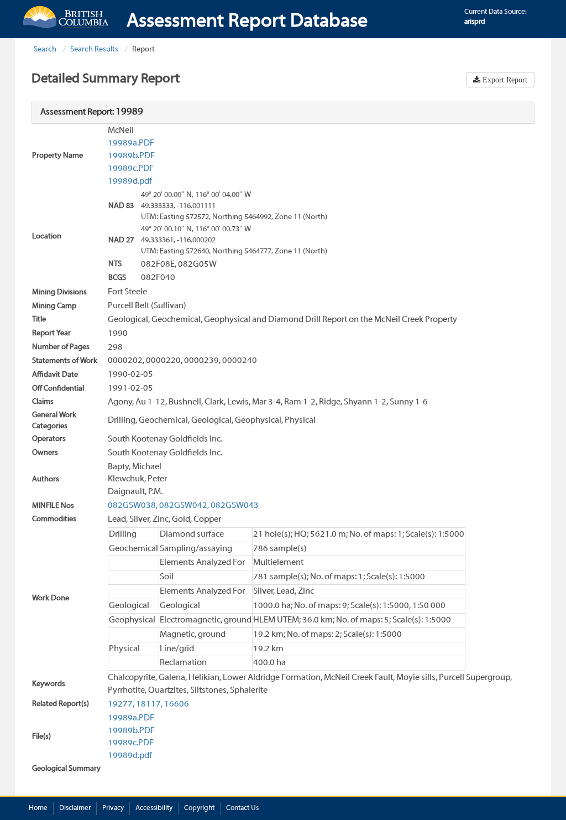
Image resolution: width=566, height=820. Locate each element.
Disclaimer (75, 808)
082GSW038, (133, 505)
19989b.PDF (131, 156)
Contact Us (242, 808)
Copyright (199, 808)
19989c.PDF (131, 168)
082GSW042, (184, 505)
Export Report (503, 80)
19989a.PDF (131, 143)
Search (45, 49)
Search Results (94, 49)
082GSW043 (235, 505)
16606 (176, 704)
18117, (149, 704)
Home (38, 808)
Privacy (113, 808)
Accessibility (153, 808)
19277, (121, 704)
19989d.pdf (130, 181)
